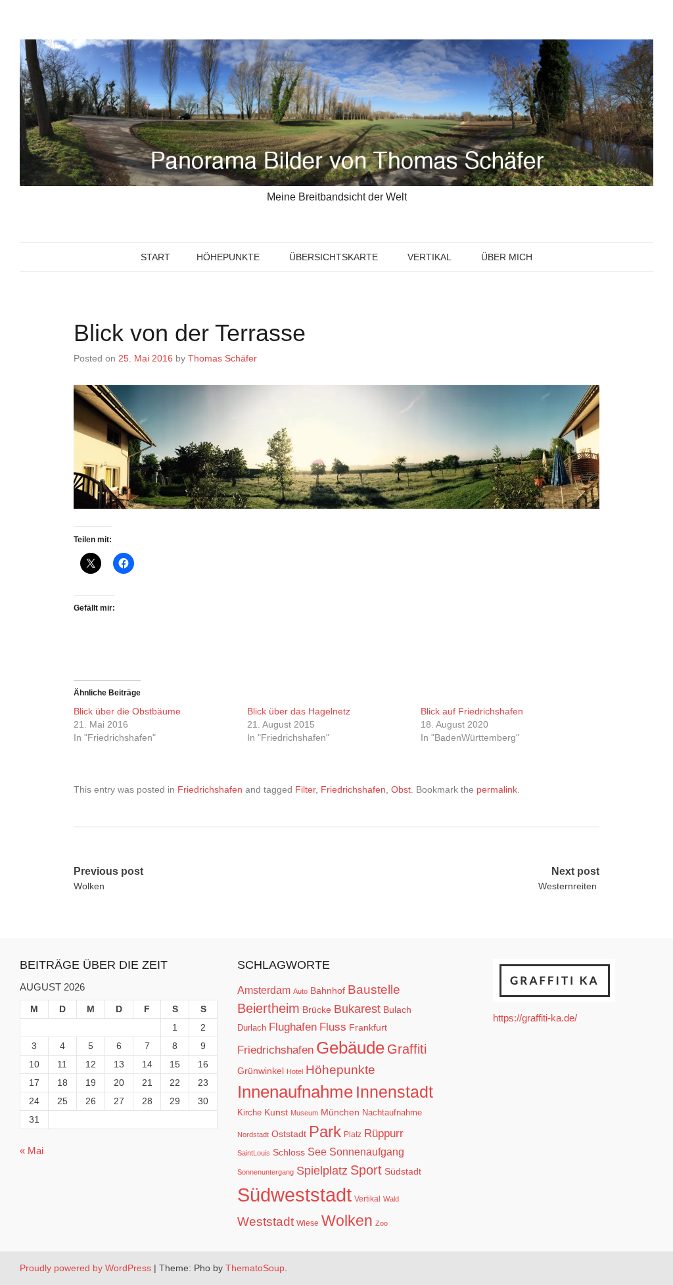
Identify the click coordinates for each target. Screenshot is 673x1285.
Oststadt (288, 1134)
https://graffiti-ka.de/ (535, 1017)
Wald (391, 1199)
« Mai (31, 1150)
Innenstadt (394, 1092)
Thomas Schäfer (222, 358)
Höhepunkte (228, 257)
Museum (304, 1113)
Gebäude (350, 1048)
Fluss (332, 1027)
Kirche (249, 1112)
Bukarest (357, 1009)
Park (325, 1131)
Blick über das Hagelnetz (298, 711)
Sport (366, 1170)
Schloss (289, 1152)
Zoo (381, 1223)
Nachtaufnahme (392, 1112)
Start (155, 257)
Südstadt (402, 1171)
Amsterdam (263, 990)
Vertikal (429, 257)
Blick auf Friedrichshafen (472, 711)
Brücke (316, 1009)
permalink (496, 789)
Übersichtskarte (333, 257)
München (340, 1112)
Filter (305, 789)
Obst (401, 789)
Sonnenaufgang (366, 1151)
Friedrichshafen (210, 789)
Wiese (307, 1223)
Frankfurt (368, 1028)
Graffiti (407, 1049)
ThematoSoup (255, 1268)
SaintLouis (253, 1153)
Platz (352, 1134)
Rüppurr (384, 1133)
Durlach (251, 1028)
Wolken (347, 1220)
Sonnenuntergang (265, 1172)
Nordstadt (253, 1134)
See (317, 1151)
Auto (300, 991)
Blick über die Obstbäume (128, 711)
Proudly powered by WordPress (85, 1268)
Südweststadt (294, 1194)
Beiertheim (268, 1008)
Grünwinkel (260, 1070)
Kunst (276, 1112)
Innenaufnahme (295, 1092)
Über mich (506, 257)
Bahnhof (327, 990)
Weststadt (265, 1221)
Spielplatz (322, 1170)
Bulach (397, 1009)
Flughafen (293, 1026)
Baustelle (374, 989)
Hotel (295, 1071)
